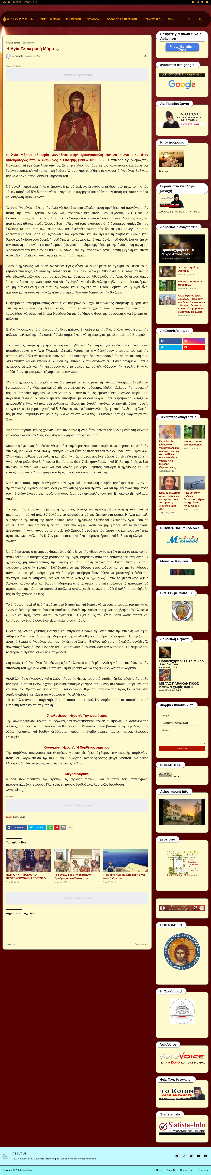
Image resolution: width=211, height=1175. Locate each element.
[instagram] (198, 2)
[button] (189, 19)
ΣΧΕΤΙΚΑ (17, 2)
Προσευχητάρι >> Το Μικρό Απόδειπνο (178, 252)
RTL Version (202, 1170)
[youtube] (207, 2)
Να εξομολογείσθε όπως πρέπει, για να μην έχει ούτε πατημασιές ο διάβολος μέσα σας (169, 500)
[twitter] (202, 2)
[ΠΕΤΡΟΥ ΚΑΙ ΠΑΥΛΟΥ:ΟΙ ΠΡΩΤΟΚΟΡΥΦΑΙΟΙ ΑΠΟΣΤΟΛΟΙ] (28, 860)
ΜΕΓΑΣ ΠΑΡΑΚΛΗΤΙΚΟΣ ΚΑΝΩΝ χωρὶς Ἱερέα (179, 685)
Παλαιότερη (141, 944)
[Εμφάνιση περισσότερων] (70, 827)
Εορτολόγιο (28, 43)
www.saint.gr (15, 790)
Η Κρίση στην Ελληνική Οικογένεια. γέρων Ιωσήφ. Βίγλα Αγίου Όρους (194, 499)
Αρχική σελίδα (13, 43)
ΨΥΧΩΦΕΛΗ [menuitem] (93, 19)
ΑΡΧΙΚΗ (6, 2)
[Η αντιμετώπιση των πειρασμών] (167, 285)
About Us (171, 1170)
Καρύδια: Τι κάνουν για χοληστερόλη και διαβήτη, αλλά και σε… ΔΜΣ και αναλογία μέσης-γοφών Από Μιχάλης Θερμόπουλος (169, 454)
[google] (170, 354)
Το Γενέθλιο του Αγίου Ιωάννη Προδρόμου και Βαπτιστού (72, 876)
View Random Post (182, 47)
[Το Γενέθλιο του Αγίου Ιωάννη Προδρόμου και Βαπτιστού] (77, 860)
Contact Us (186, 1170)
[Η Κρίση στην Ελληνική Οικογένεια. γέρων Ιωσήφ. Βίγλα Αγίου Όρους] (194, 483)
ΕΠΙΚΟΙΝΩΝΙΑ (30, 2)
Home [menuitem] (42, 19)
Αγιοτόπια (26, 1170)
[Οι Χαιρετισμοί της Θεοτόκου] (167, 271)
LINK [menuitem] (169, 19)
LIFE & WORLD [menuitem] (151, 19)
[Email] (63, 827)
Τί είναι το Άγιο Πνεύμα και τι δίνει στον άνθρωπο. (124, 876)
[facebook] (193, 2)
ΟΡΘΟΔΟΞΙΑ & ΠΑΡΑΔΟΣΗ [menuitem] (122, 19)
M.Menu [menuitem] (55, 19)
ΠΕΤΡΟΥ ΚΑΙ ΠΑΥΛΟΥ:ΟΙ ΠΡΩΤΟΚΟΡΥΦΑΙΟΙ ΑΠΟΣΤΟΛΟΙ (26, 876)
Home (159, 1170)
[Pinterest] (57, 827)
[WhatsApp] (50, 827)
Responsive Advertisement (77, 74)
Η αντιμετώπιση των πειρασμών (190, 283)
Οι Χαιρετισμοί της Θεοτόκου (188, 269)
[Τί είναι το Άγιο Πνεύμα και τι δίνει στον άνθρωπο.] (125, 860)
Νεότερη (12, 944)
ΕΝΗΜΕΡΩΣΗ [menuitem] (73, 19)
